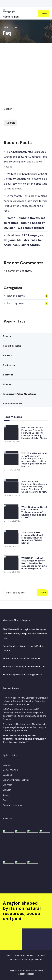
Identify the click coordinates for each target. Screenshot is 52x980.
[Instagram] (12, 3)
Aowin (6, 795)
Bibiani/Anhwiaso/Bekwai (16, 779)
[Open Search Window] (45, 3)
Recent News (13, 417)
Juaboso (7, 774)
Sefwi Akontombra (12, 805)
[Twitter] (8, 3)
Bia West (7, 784)
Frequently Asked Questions (26, 960)
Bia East (7, 789)
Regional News (16, 296)
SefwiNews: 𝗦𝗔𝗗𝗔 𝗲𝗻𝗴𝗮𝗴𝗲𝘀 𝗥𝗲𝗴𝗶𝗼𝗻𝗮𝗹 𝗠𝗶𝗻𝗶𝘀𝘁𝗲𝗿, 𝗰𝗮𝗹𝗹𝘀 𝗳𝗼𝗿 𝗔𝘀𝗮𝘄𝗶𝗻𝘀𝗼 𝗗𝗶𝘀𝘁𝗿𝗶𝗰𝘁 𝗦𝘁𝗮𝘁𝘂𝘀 (23, 240)
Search (8, 109)
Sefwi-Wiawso (10, 769)
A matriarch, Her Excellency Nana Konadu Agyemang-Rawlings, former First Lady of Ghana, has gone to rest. (34, 486)
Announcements (24, 955)
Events (41, 955)
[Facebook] (3, 3)
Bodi (5, 800)
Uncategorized (16, 303)
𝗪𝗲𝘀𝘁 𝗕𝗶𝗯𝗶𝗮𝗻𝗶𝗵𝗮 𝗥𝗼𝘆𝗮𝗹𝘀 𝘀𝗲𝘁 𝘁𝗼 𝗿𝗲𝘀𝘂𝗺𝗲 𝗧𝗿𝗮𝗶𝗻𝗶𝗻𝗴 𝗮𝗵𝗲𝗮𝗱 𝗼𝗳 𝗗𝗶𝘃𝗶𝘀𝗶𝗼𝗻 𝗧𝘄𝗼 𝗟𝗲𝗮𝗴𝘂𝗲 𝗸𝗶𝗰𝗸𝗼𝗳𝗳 (24, 222)
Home (5, 27)
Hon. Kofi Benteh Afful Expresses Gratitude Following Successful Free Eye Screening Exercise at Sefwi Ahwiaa (34, 432)
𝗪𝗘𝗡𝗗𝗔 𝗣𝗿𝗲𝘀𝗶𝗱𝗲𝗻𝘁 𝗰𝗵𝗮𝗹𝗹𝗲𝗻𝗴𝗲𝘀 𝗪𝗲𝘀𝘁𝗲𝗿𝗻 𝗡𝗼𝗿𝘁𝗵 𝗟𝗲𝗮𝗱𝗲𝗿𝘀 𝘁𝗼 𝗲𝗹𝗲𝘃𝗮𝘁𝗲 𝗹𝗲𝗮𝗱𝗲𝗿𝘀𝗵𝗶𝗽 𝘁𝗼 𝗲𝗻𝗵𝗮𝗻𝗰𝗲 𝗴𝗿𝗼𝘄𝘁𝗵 (34, 563)
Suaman (7, 764)
